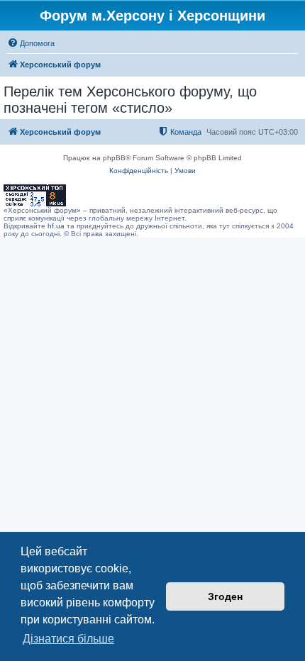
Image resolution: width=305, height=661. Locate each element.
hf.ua (56, 226)
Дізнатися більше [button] (68, 639)
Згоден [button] (225, 596)
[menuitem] (31, 43)
